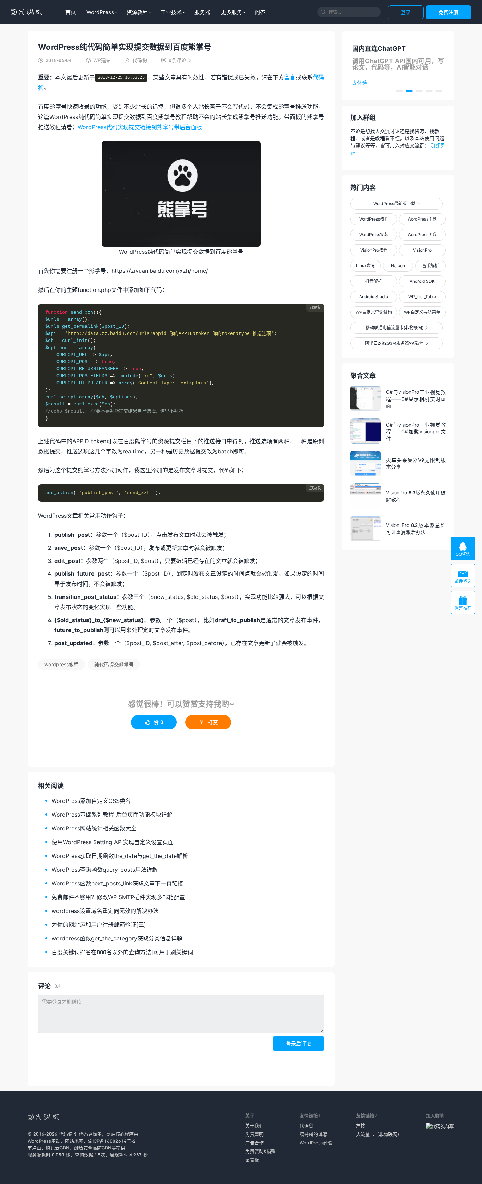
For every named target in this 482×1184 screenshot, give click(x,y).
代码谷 (306, 1125)
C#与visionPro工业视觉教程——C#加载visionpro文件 (416, 431)
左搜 (360, 1125)
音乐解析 (430, 265)
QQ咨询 (463, 549)
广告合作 (254, 1143)
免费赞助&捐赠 (260, 1151)
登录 (406, 12)
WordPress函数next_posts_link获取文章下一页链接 (117, 883)
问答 (260, 12)
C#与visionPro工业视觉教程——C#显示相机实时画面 (416, 398)
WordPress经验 (316, 1143)
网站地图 (74, 1141)
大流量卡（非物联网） (379, 1134)
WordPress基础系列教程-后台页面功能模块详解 (112, 814)
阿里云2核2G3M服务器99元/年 (396, 343)
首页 (70, 12)
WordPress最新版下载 (396, 203)
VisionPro (422, 250)
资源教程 (137, 12)
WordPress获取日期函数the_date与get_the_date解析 (120, 855)
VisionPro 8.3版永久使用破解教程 (416, 496)
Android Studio (373, 296)
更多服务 (231, 12)
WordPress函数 (422, 234)
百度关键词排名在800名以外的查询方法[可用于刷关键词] (123, 952)
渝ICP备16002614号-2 (112, 1141)
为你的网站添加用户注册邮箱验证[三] (99, 924)
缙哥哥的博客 (313, 1134)
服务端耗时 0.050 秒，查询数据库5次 (66, 1155)
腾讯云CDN (58, 1147)
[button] (399, 91)
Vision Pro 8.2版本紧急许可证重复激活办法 (416, 528)
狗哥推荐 (462, 603)
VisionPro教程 (373, 250)
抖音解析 (373, 281)
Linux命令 (365, 265)
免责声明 (254, 1134)
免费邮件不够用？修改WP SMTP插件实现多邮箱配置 (118, 897)
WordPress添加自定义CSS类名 (91, 800)
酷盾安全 (83, 1147)
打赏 (208, 722)
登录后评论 (298, 1043)
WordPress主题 (422, 219)
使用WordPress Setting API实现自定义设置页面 (113, 842)
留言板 (252, 1159)
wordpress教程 (61, 664)
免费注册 (448, 12)
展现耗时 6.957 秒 (129, 1155)
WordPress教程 (373, 219)
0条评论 (176, 60)
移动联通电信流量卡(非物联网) (397, 327)
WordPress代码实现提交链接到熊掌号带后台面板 (140, 127)
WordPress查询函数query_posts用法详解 (105, 869)
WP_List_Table (422, 296)
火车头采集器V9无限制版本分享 (416, 463)
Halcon (398, 265)
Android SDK (422, 281)
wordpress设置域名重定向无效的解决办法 (105, 910)
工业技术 (171, 12)
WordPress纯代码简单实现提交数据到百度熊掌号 (124, 47)
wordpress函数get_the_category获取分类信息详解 (117, 938)
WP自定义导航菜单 (422, 312)
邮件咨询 (462, 576)
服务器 (202, 12)
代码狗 (66, 1134)
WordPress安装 (373, 234)
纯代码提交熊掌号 (114, 664)
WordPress (100, 12)
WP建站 (102, 60)
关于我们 (254, 1125)
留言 (289, 77)
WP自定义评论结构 (374, 312)
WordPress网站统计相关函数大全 (94, 828)
